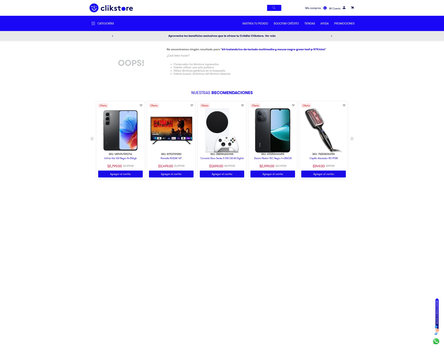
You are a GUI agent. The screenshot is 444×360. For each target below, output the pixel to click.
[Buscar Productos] (274, 8)
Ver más (270, 36)
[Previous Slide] (112, 36)
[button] (289, 23)
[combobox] (214, 8)
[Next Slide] (331, 36)
